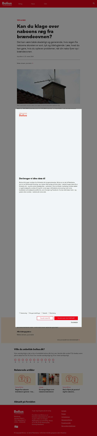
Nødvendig (23, 313)
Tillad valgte (45, 318)
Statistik (45, 313)
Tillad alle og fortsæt (66, 318)
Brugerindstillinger (34, 313)
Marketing (53, 313)
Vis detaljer (74, 322)
